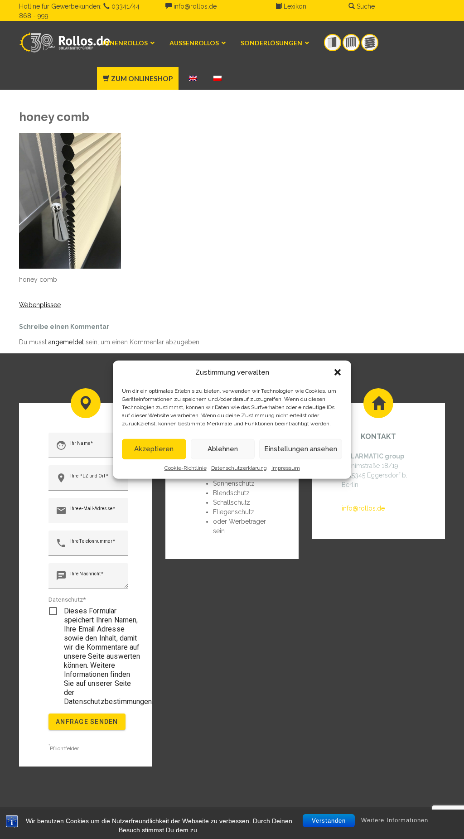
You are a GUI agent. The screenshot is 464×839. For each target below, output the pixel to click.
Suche (365, 6)
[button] (337, 372)
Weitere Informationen (394, 820)
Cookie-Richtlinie (185, 467)
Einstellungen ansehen (300, 449)
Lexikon (294, 6)
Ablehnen (223, 449)
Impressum (285, 467)
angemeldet (66, 342)
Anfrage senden (87, 721)
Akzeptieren (154, 449)
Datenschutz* (67, 599)
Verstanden (329, 820)
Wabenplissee (40, 305)
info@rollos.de (194, 6)
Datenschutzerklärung (239, 467)
